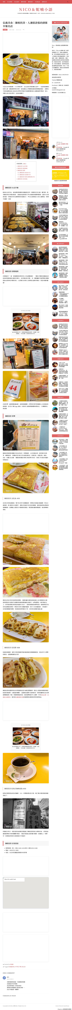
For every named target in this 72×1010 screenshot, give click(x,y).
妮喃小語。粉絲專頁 (64, 85)
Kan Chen (11, 29)
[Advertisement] (26, 42)
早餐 (20, 966)
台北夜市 (16, 2)
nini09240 (57, 82)
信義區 (5, 29)
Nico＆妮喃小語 (36, 9)
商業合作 (44, 2)
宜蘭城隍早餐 (20, 697)
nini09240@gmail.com (58, 90)
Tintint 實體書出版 (57, 80)
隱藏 (24, 163)
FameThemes (66, 1005)
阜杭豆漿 (43, 695)
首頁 (4, 2)
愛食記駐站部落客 (56, 77)
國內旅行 (30, 2)
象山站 (23, 966)
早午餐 (17, 966)
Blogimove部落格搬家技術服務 (64, 1009)
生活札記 (37, 2)
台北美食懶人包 (61, 92)
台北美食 (9, 2)
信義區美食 (12, 966)
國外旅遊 (23, 2)
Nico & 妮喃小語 (60, 50)
